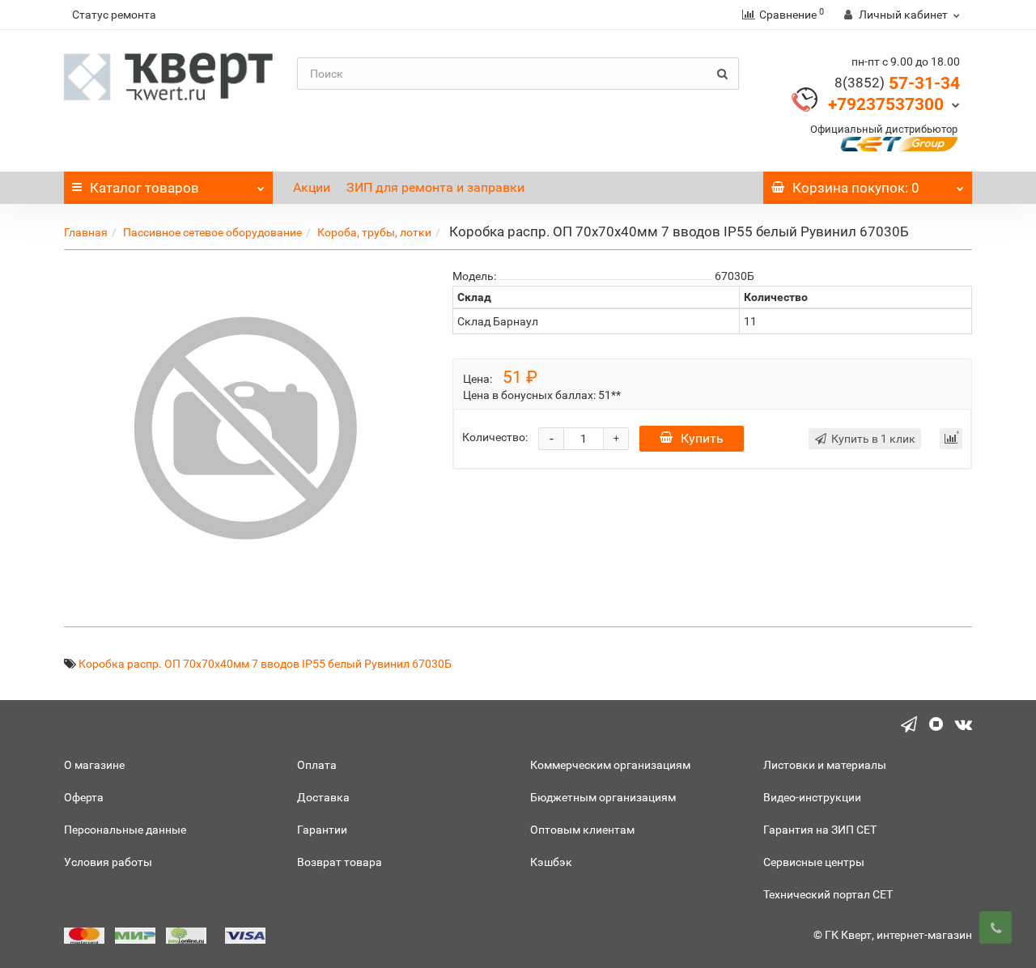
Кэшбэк (551, 861)
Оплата (317, 764)
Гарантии (322, 829)
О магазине (94, 764)
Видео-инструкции (812, 797)
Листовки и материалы (824, 764)
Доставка (323, 797)
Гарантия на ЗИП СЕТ (820, 829)
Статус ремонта (114, 14)
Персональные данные (125, 829)
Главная (86, 232)
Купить (702, 438)
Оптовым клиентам (582, 829)
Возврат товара (339, 861)
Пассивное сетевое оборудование (212, 232)
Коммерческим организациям (610, 764)
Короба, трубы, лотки (374, 232)
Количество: (495, 437)
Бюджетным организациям (603, 797)
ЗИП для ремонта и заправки (435, 187)
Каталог (144, 188)
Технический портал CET (828, 894)
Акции (311, 187)
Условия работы (108, 861)
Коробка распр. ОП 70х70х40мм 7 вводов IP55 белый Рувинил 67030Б (265, 663)
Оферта (84, 797)
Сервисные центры (813, 861)
